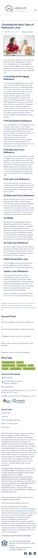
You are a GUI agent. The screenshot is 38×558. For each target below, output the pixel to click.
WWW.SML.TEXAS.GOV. (9, 492)
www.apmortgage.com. (9, 437)
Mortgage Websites (15, 547)
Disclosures (5, 427)
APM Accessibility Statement (10, 420)
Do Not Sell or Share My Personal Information (16, 535)
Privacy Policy (6, 413)
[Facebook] (25, 553)
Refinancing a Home (27, 31)
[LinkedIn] (35, 553)
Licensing (4, 416)
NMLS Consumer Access (9, 423)
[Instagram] (30, 553)
